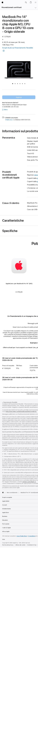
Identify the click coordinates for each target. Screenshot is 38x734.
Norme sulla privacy (7, 545)
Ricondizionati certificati (12, 7)
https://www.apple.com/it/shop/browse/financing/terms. (21, 411)
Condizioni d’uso (31, 545)
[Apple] (3, 492)
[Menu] (35, 2)
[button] (25, 2)
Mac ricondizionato (12, 492)
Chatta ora (9, 120)
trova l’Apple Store (22, 536)
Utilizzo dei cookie (20, 545)
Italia (3, 539)
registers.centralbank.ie (29, 482)
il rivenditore (31, 536)
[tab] (12, 83)
